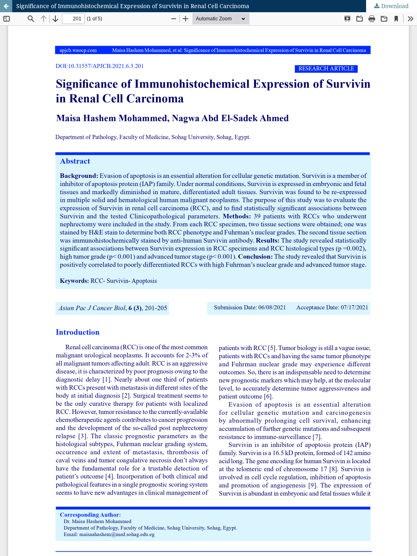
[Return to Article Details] (6, 6)
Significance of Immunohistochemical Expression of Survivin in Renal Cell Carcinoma (132, 6)
